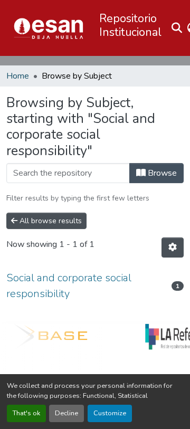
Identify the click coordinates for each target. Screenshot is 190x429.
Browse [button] (161, 173)
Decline (66, 413)
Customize (109, 413)
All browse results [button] (49, 221)
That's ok (26, 413)
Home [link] (17, 76)
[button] (48, 28)
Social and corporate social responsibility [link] (68, 286)
